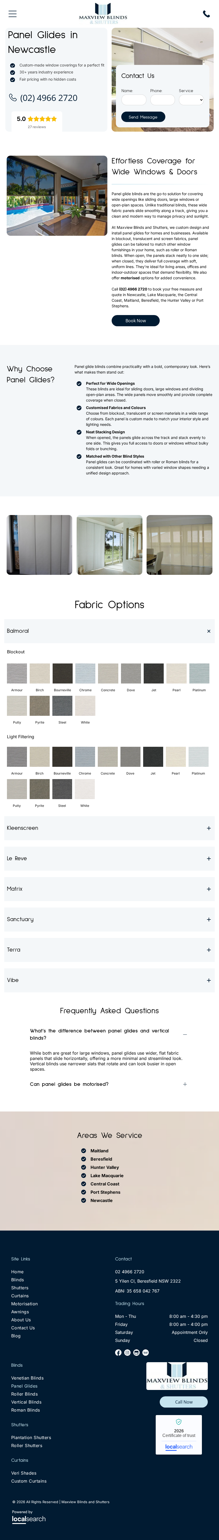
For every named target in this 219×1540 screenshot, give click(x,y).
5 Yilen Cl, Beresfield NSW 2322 (148, 1281)
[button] (109, 631)
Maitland (99, 1150)
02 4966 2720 (129, 1271)
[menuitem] (57, 1273)
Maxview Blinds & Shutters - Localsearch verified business (179, 1435)
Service (186, 91)
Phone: (156, 91)
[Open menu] (13, 14)
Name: (127, 91)
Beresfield (101, 1159)
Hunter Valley (105, 1167)
